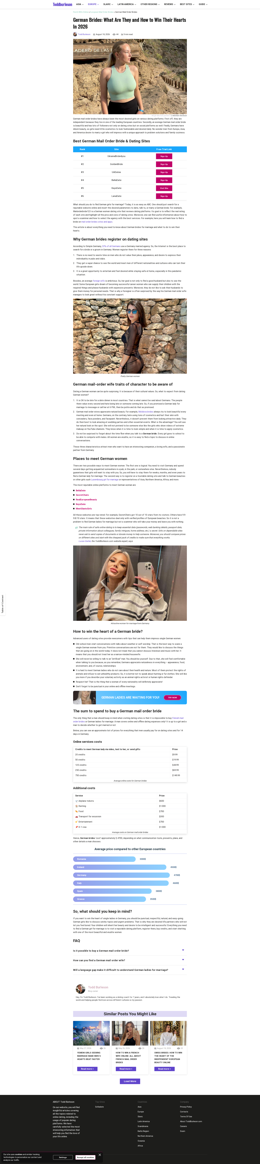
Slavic (107, 4)
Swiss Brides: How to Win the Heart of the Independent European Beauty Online (168, 1058)
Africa (140, 1146)
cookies (18, 1154)
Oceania (141, 1141)
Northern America (145, 1136)
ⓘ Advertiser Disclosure (179, 115)
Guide (202, 4)
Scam (182, 1131)
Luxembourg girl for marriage (104, 479)
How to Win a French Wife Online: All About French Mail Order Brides (128, 1058)
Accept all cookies (85, 1157)
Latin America (126, 4)
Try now (172, 698)
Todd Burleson (84, 34)
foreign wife (99, 281)
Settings (63, 1157)
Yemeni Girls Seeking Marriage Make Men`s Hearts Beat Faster (89, 1056)
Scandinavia (143, 1126)
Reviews (168, 4)
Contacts (184, 1112)
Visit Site (164, 188)
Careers (183, 1126)
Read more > (87, 1069)
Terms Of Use (186, 1116)
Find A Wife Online (80, 12)
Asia (78, 4)
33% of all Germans (111, 246)
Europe (92, 4)
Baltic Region (143, 1131)
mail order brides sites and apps (96, 221)
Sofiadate (99, 1107)
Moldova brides (145, 411)
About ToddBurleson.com (191, 1121)
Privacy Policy (186, 1107)
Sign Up (164, 156)
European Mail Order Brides (101, 12)
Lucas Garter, (85, 541)
